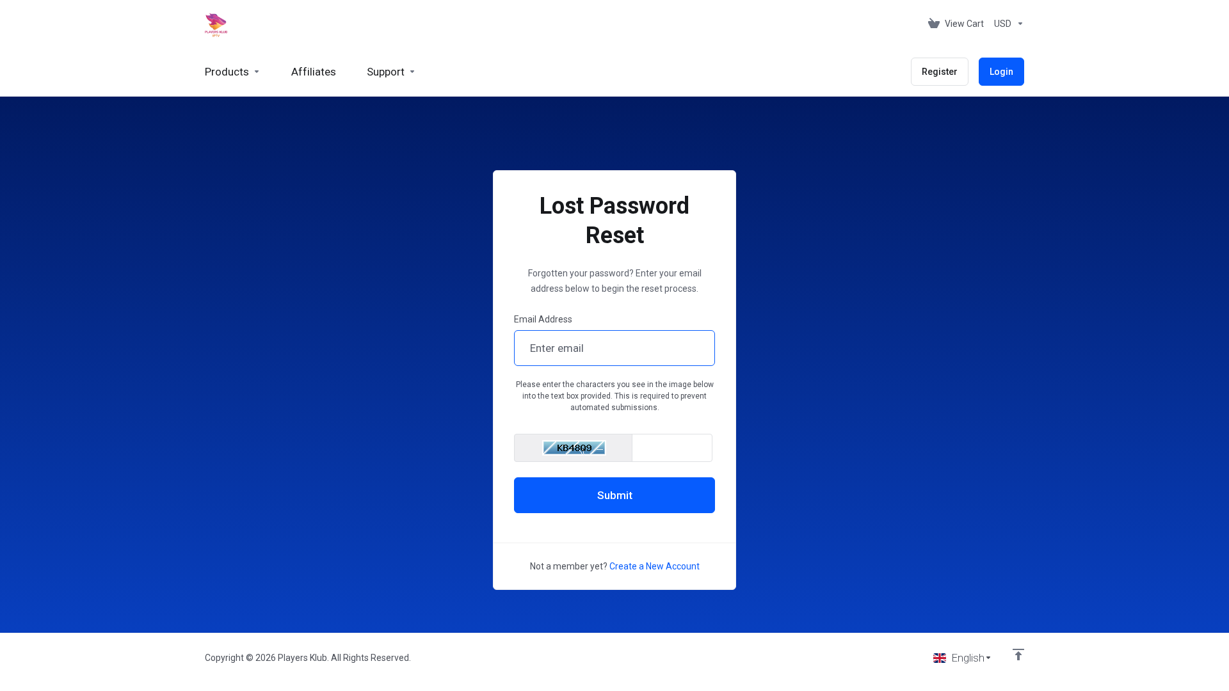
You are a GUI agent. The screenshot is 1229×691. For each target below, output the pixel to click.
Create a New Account (654, 566)
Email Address (543, 319)
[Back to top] (1018, 654)
